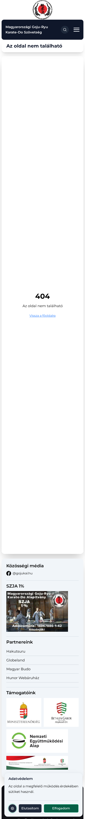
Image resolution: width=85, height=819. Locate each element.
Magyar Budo (18, 669)
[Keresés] (65, 30)
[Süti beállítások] (12, 808)
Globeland (15, 660)
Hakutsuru (15, 651)
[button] (76, 29)
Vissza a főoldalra (42, 316)
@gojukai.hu (23, 573)
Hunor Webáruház (22, 678)
